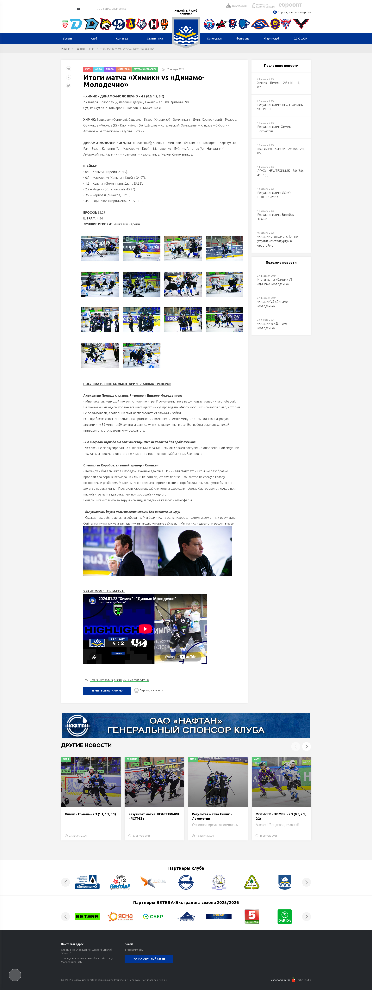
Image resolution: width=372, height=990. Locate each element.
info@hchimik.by (134, 949)
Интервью (124, 69)
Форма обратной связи (149, 958)
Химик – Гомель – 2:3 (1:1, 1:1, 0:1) (90, 814)
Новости (80, 48)
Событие (132, 759)
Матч (92, 48)
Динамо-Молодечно (136, 679)
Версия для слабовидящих (294, 12)
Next (306, 746)
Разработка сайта (280, 980)
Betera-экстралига (145, 69)
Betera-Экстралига (101, 679)
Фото (98, 69)
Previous (295, 746)
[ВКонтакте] (68, 70)
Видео (110, 69)
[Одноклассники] (68, 79)
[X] (69, 87)
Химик (118, 679)
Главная (65, 48)
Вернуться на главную (107, 690)
